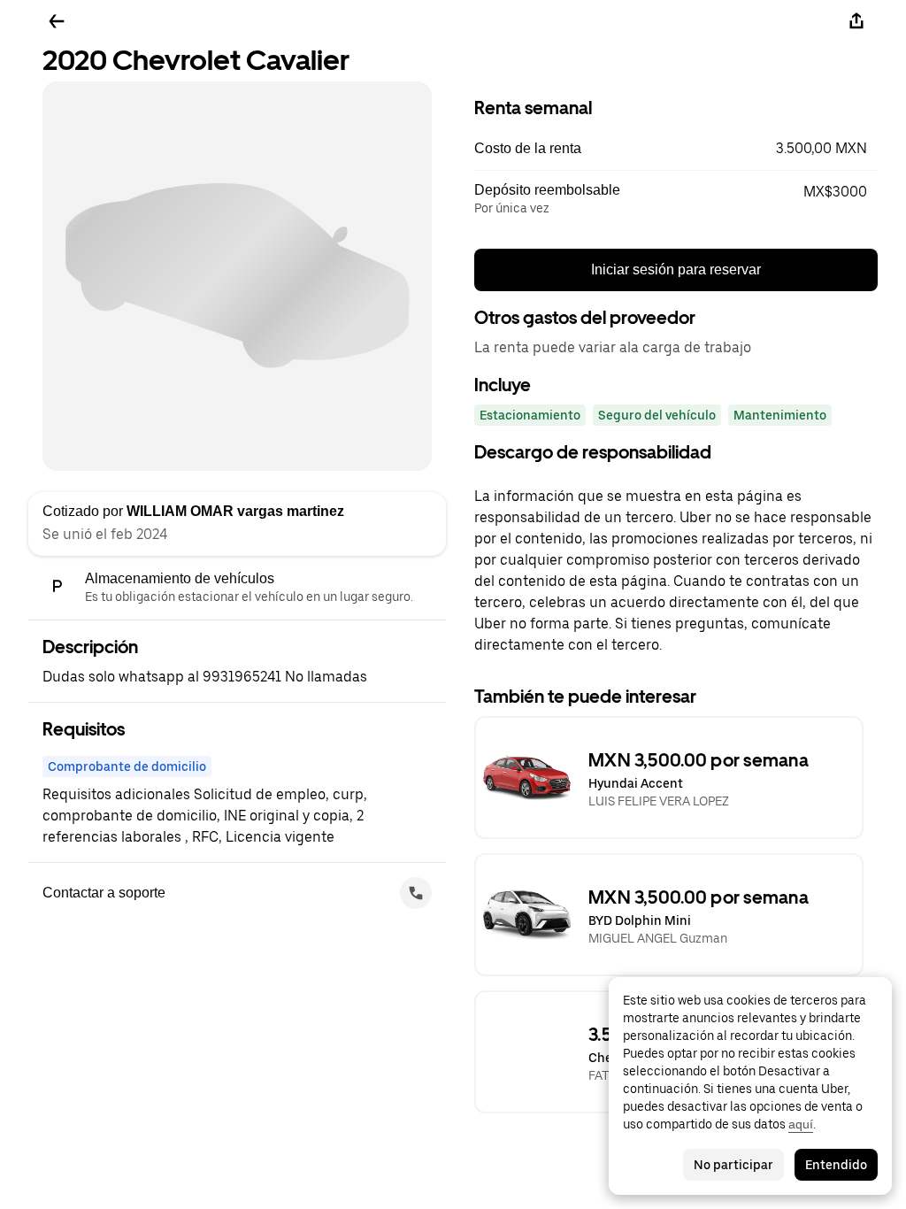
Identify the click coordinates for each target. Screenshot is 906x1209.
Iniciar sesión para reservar (676, 269)
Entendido (836, 1165)
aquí (800, 1124)
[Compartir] (856, 21)
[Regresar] (56, 21)
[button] (676, 148)
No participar (733, 1165)
